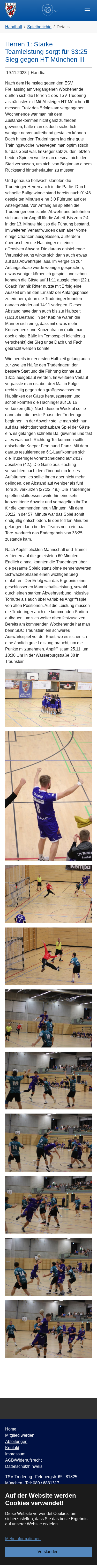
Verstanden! (48, 1551)
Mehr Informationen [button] (23, 1538)
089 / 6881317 (46, 1483)
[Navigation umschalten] (87, 10)
